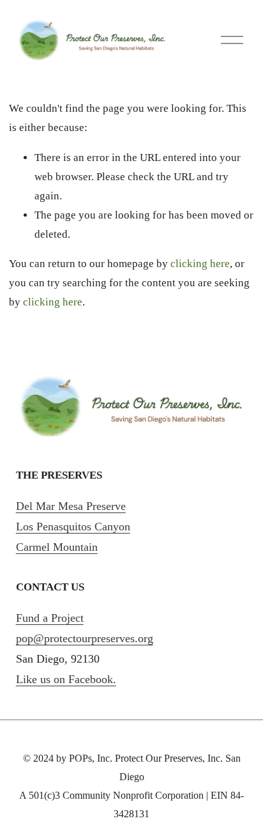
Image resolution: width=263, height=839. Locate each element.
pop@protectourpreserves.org (84, 638)
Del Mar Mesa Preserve (71, 506)
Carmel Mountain (57, 547)
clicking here (200, 264)
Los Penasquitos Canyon (73, 526)
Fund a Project (50, 618)
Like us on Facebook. (66, 679)
